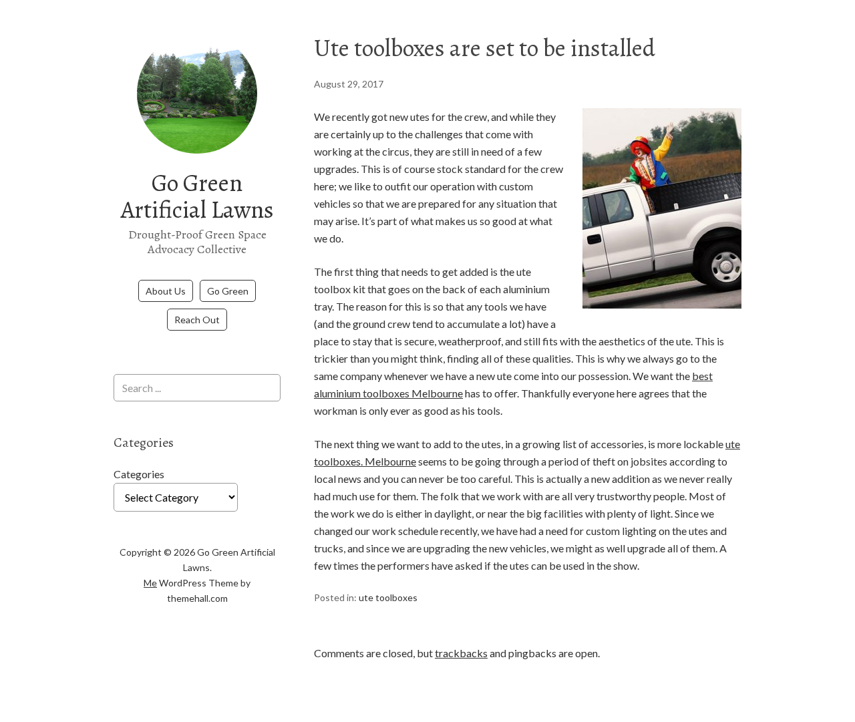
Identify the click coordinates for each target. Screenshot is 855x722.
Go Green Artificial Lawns (197, 196)
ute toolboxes (388, 597)
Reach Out (197, 319)
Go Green (227, 291)
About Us (166, 291)
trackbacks (461, 653)
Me (150, 582)
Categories (139, 474)
